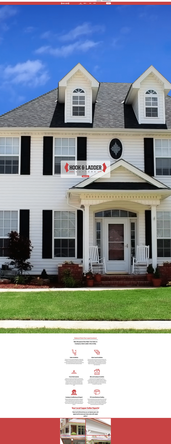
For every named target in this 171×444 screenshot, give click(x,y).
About (90, 3)
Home (80, 3)
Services (85, 3)
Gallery (94, 3)
